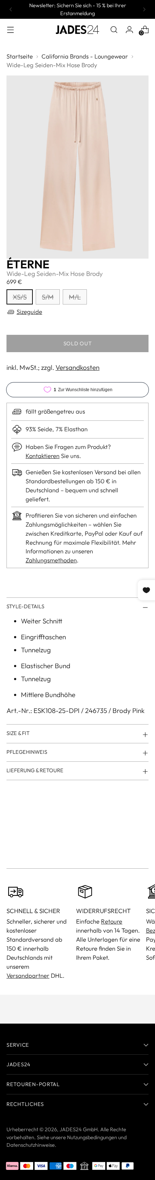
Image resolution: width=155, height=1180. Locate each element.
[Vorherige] (11, 9)
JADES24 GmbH (78, 1129)
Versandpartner (27, 975)
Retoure (111, 921)
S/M (48, 297)
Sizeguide (29, 311)
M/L (75, 297)
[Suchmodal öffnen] (113, 29)
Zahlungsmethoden (51, 560)
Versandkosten (77, 367)
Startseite (19, 56)
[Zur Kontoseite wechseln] (129, 29)
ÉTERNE (27, 264)
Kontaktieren (42, 455)
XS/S (20, 297)
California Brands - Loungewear (84, 56)
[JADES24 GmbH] (77, 29)
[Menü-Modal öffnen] (10, 29)
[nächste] (144, 9)
